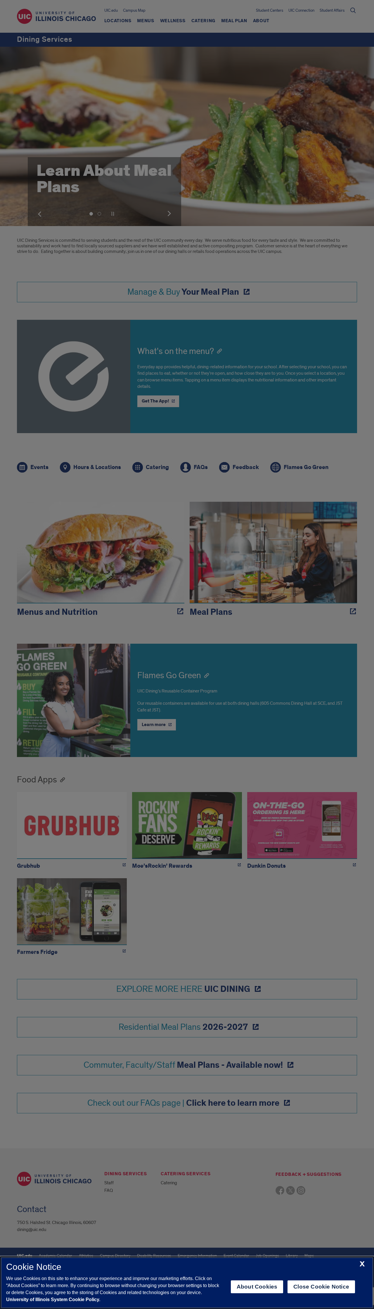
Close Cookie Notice (321, 1287)
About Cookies (257, 1287)
